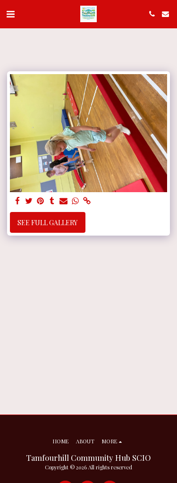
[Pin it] (40, 201)
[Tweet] (29, 201)
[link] (87, 201)
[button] (10, 13)
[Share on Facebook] (17, 201)
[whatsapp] (75, 201)
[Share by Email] (63, 201)
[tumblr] (52, 201)
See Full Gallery (47, 222)
